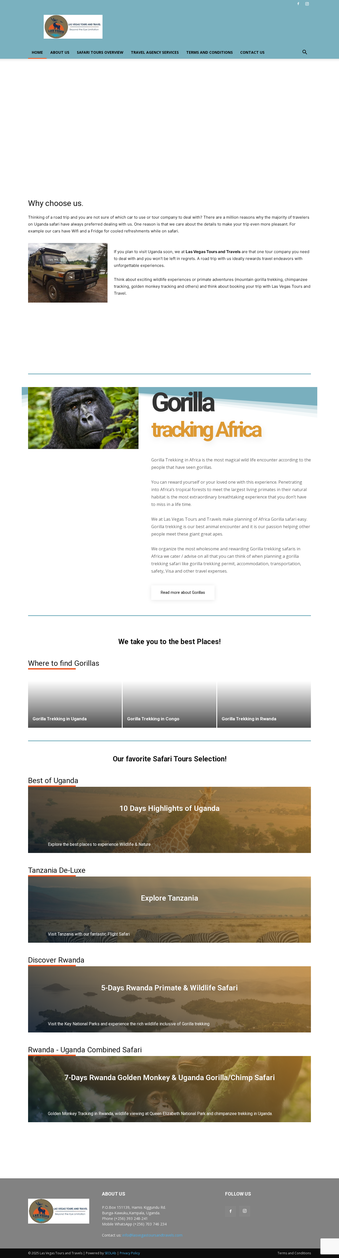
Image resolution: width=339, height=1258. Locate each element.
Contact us (252, 52)
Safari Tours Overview (100, 52)
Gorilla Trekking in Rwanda (249, 718)
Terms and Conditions (209, 52)
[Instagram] (307, 3)
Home (37, 52)
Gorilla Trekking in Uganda (60, 718)
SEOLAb (110, 1253)
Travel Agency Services (155, 52)
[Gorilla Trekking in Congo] (169, 699)
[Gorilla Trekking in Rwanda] (264, 699)
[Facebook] (298, 3)
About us (59, 52)
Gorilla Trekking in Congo (153, 718)
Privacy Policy (130, 1253)
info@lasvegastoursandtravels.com (152, 1235)
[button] (304, 52)
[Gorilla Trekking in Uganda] (75, 699)
